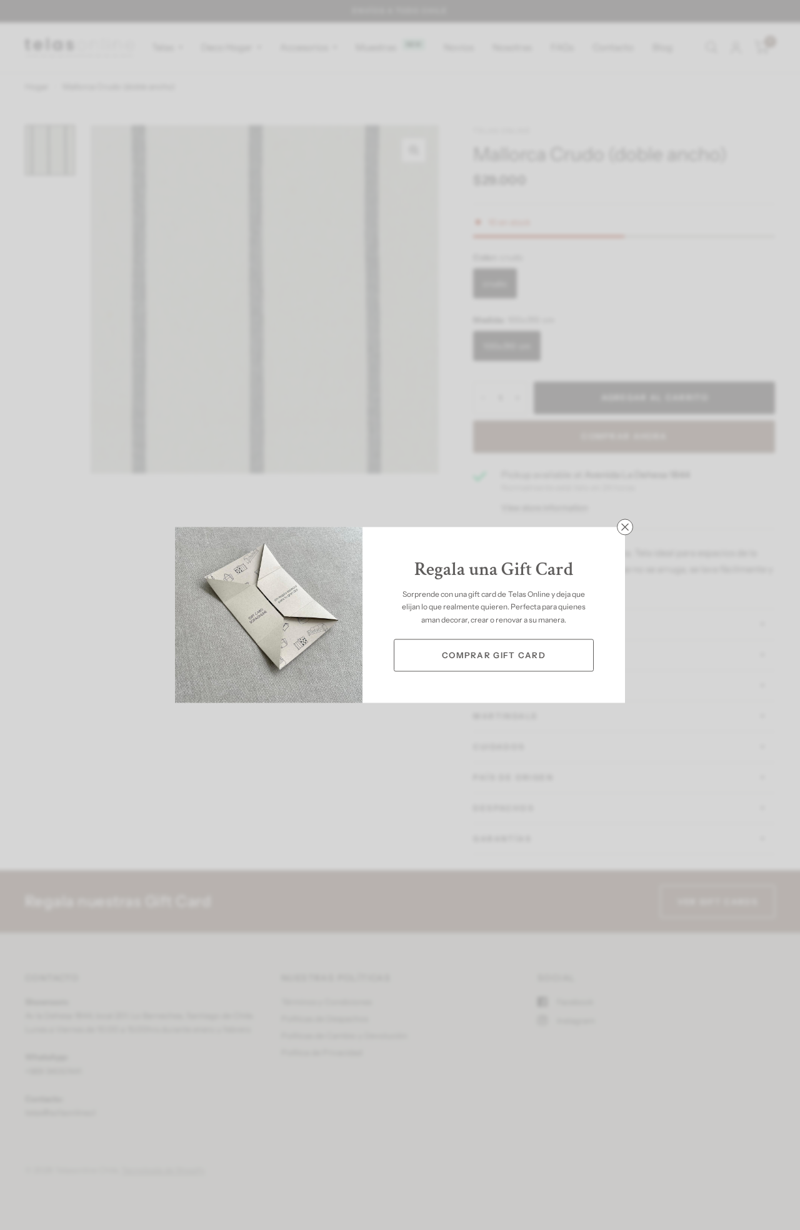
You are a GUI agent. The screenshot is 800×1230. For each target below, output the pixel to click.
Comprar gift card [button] (494, 655)
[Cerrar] (625, 527)
